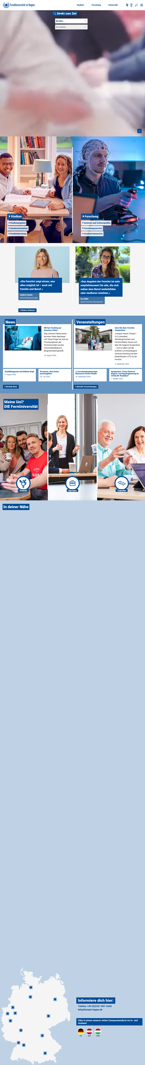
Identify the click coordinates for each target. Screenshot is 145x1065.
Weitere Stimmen (28, 310)
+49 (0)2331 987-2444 (99, 1006)
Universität (113, 5)
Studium (80, 5)
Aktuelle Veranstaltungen (87, 387)
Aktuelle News (11, 387)
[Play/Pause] (139, 131)
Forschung (96, 5)
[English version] (131, 5)
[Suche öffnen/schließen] (136, 5)
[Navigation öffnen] (141, 5)
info (80, 1009)
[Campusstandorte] (127, 5)
